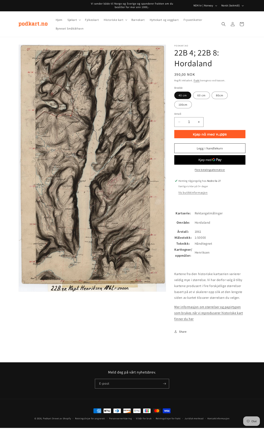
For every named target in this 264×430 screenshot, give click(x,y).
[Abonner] (164, 384)
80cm (219, 95)
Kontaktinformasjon (218, 418)
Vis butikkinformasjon (193, 192)
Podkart (47, 418)
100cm (183, 104)
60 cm (201, 95)
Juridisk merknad (194, 418)
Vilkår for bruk (144, 418)
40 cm (183, 95)
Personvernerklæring (120, 418)
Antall (177, 114)
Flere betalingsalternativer (210, 169)
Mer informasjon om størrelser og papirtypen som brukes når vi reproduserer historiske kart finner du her (208, 313)
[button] (73, 19)
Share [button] (183, 331)
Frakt (197, 80)
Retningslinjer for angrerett (90, 418)
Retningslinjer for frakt (168, 418)
